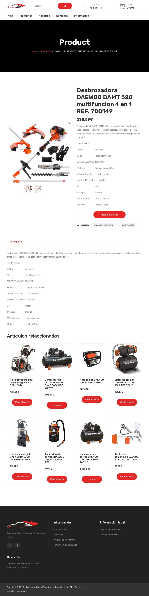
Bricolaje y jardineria (103, 225)
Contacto (62, 15)
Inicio (10, 15)
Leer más (57, 405)
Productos (25, 15)
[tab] (16, 242)
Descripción (16, 242)
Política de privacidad (110, 529)
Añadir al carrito (109, 214)
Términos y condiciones (65, 545)
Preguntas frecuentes (64, 539)
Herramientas (127, 225)
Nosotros (44, 15)
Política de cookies (109, 534)
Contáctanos (60, 529)
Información (81, 15)
